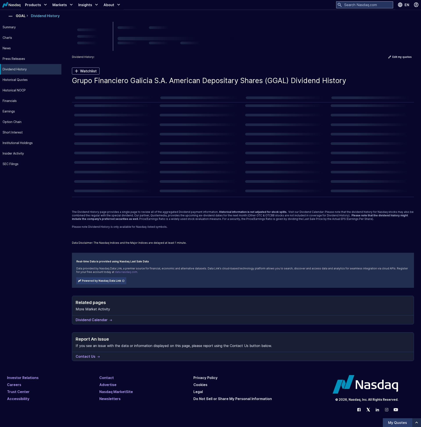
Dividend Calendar (312, 212)
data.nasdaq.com (126, 272)
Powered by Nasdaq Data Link (101, 280)
